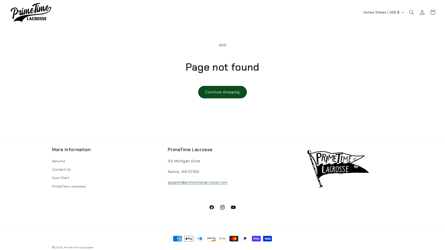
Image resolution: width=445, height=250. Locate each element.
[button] (411, 12)
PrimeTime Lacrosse (69, 186)
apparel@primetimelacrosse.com (197, 182)
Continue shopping (222, 92)
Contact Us (61, 169)
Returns (58, 161)
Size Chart (60, 177)
